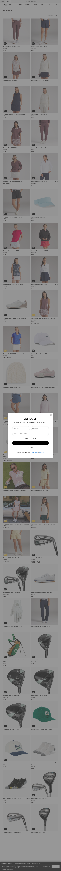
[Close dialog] (51, 415)
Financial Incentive (34, 452)
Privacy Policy (41, 452)
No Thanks (30, 447)
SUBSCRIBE (30, 443)
